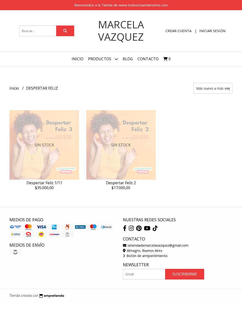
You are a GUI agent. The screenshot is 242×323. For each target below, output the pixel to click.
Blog (128, 58)
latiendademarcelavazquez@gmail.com (157, 245)
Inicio (77, 58)
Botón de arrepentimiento (146, 255)
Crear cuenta (178, 30)
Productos (100, 58)
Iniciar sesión (212, 30)
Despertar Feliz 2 (121, 182)
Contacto (148, 58)
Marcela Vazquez (121, 30)
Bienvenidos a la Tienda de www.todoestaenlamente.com (121, 5)
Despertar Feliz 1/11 (44, 182)
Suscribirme (184, 274)
